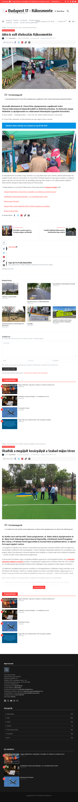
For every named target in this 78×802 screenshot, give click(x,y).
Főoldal (4, 27)
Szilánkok (9, 22)
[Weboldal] (16, 247)
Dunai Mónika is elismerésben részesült (64, 284)
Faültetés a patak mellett (9, 297)
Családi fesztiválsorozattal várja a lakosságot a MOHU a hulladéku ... (62, 321)
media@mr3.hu (28, 689)
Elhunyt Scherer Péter (11, 211)
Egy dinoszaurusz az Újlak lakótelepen (38, 301)
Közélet (16, 22)
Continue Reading (39, 587)
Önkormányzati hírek (12, 27)
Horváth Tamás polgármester (29, 22)
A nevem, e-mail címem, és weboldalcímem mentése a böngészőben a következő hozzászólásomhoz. (31, 365)
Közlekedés (23, 20)
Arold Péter (21, 689)
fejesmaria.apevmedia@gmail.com (33, 691)
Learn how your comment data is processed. (35, 373)
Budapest (9, 20)
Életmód (15, 20)
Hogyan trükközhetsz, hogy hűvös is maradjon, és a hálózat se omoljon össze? (30, 192)
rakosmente (12, 38)
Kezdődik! (30, 323)
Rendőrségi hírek (34, 20)
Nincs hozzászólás (24, 38)
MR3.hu (13, 696)
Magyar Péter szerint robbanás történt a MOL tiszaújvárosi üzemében (27, 206)
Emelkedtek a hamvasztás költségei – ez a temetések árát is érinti (25, 196)
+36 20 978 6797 (19, 695)
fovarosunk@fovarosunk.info (31, 693)
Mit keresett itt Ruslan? (11, 201)
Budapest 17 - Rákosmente (30, 10)
